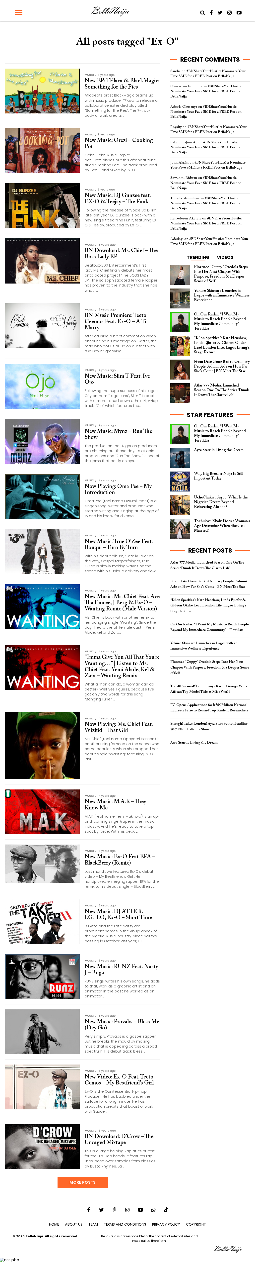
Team (93, 1224)
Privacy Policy (166, 1224)
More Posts (82, 1182)
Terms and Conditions (125, 1224)
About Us (73, 1224)
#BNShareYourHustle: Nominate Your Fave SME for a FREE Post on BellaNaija (206, 91)
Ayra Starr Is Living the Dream (194, 743)
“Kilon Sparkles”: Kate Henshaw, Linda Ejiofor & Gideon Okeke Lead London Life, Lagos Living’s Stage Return (208, 605)
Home (54, 1224)
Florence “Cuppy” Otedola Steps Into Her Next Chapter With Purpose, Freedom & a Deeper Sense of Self (209, 667)
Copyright (196, 1224)
